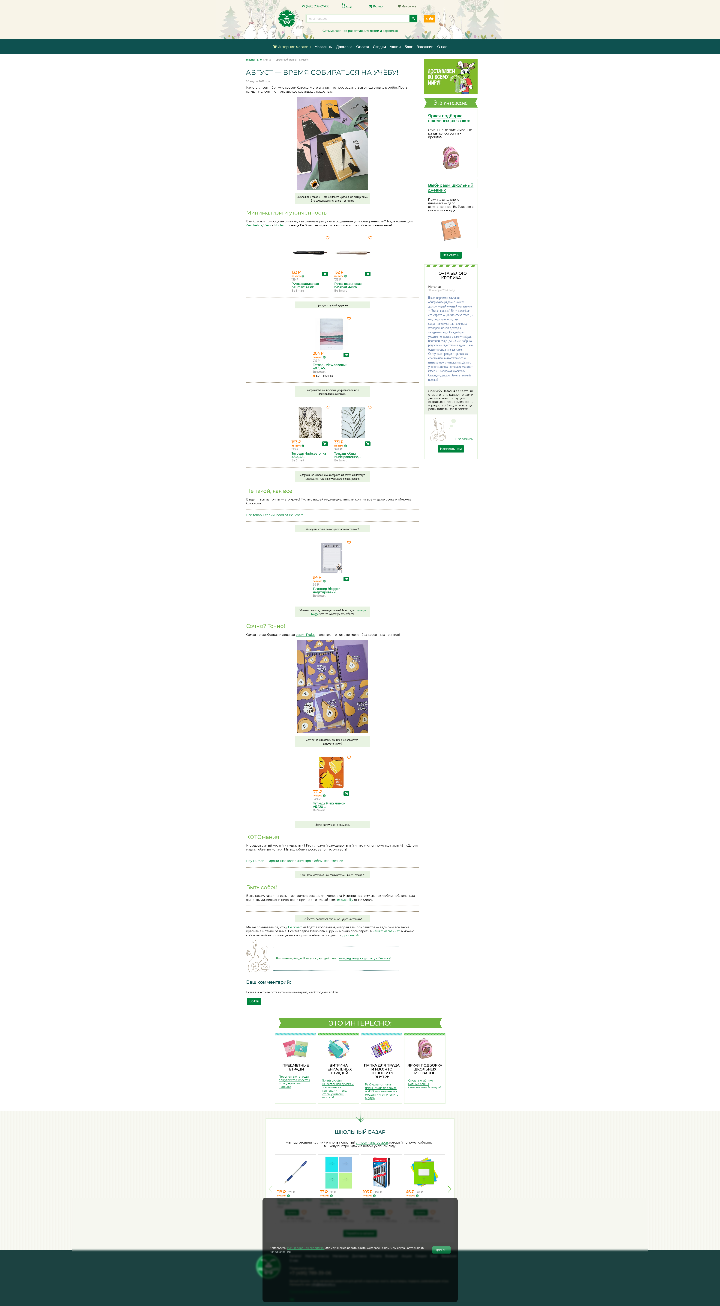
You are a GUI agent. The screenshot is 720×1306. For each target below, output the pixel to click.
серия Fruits (305, 635)
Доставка (344, 47)
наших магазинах (386, 931)
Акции (395, 47)
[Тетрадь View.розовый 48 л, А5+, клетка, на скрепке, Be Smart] (331, 334)
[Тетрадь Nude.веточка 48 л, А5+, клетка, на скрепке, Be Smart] (310, 423)
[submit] (413, 18)
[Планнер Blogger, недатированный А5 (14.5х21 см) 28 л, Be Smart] (331, 558)
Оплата (362, 47)
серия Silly (345, 900)
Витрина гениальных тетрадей (339, 1069)
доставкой (351, 935)
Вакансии (425, 47)
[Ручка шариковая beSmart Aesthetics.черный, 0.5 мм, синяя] (310, 253)
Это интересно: (360, 1023)
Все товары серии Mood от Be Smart (274, 515)
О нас (442, 47)
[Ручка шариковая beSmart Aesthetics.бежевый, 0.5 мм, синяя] (352, 253)
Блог (408, 47)
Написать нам (451, 449)
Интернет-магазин (294, 47)
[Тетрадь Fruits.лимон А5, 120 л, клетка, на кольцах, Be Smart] (331, 772)
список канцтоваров (372, 1142)
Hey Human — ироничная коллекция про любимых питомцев (294, 861)
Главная (250, 59)
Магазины (323, 47)
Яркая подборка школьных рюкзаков (449, 118)
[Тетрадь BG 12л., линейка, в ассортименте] (338, 1172)
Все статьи (451, 255)
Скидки (379, 47)
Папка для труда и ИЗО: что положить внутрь (382, 1071)
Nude (278, 225)
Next (450, 1189)
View (267, 225)
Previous (270, 1189)
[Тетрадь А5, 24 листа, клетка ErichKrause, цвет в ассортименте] (424, 1172)
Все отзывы (464, 439)
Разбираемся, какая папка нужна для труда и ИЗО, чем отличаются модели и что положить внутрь (381, 1091)
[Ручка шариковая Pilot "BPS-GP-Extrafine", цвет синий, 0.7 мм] (295, 1172)
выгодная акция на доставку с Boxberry (364, 958)
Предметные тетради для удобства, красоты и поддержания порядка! (294, 1081)
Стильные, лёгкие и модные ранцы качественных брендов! (424, 1084)
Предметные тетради (295, 1067)
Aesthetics (254, 225)
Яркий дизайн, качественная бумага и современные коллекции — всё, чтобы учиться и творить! (338, 1089)
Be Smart (295, 927)
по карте (296, 276)
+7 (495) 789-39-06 (315, 6)
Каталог (378, 6)
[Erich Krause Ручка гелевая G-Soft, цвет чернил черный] (381, 1172)
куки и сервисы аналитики (306, 1248)
